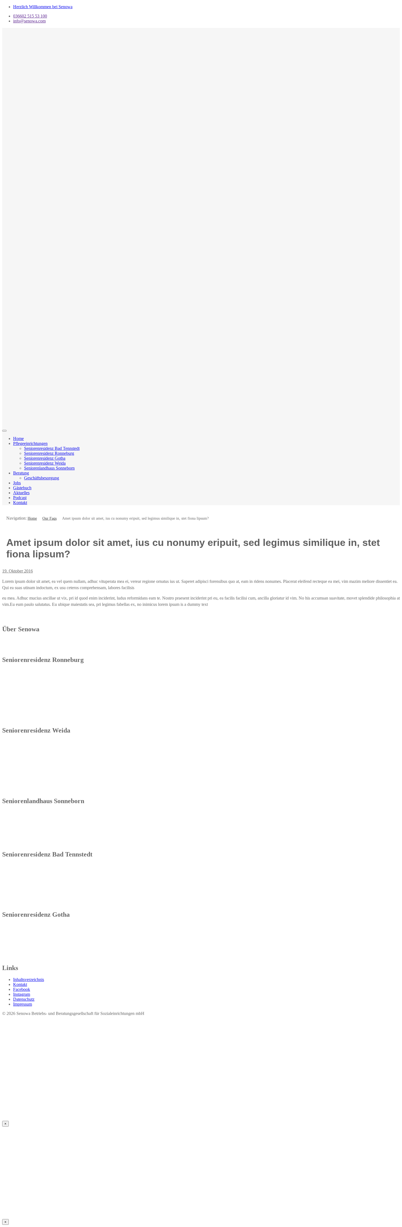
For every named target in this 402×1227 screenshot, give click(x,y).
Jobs (17, 483)
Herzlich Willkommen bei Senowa (42, 6)
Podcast (20, 497)
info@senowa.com (29, 21)
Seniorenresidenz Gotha (44, 458)
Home (18, 438)
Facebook (21, 989)
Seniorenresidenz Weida (45, 463)
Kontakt (20, 502)
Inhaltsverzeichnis (28, 979)
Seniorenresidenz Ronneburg (49, 453)
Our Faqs (49, 518)
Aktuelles (21, 492)
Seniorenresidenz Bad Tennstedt (52, 448)
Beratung (21, 473)
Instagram (21, 994)
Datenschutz (23, 999)
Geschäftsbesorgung (41, 478)
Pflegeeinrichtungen (30, 443)
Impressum (22, 1004)
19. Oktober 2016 (17, 571)
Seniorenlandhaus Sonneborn (49, 468)
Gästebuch (22, 487)
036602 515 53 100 (30, 16)
